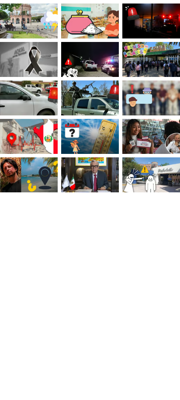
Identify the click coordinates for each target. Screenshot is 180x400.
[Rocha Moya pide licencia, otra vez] (90, 174)
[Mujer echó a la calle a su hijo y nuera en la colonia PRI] (90, 59)
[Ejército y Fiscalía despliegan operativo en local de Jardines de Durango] (90, 97)
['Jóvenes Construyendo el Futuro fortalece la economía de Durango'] (151, 136)
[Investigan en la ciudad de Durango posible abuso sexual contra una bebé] (151, 20)
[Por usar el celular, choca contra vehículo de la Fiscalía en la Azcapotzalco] (29, 97)
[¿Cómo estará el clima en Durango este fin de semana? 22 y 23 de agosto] (29, 20)
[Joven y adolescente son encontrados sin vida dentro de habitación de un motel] (29, 59)
